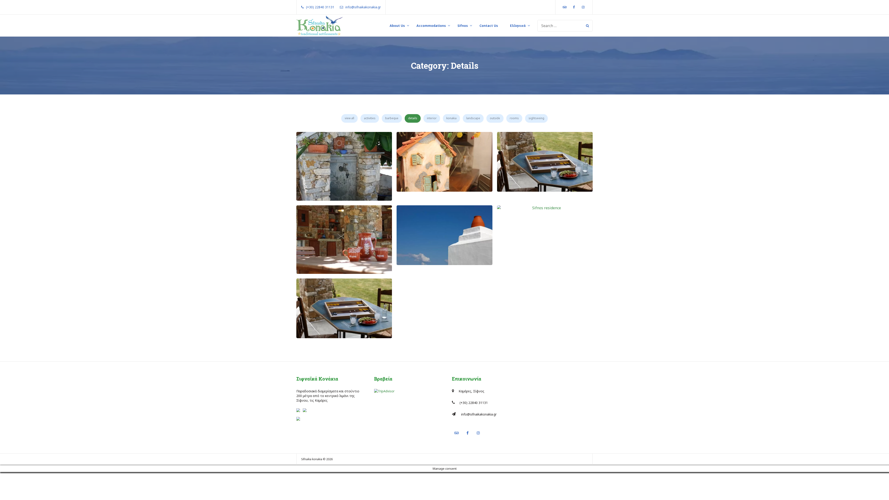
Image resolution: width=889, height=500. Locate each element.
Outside (495, 118)
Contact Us (488, 25)
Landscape (473, 118)
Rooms (514, 118)
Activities (370, 118)
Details (412, 118)
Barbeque (391, 118)
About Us (397, 25)
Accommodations (431, 25)
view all (349, 118)
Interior (432, 118)
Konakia (451, 118)
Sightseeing (536, 118)
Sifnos (462, 25)
